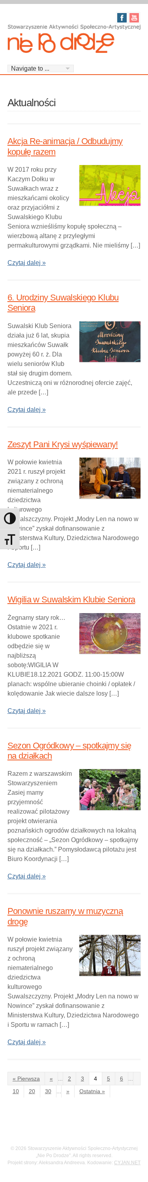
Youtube (134, 18)
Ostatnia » (92, 1091)
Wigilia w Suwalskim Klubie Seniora (71, 599)
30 (48, 1091)
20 (32, 1091)
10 (16, 1091)
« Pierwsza (26, 1078)
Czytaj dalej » (26, 262)
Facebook (122, 18)
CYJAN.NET (127, 1162)
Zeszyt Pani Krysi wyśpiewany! (62, 444)
